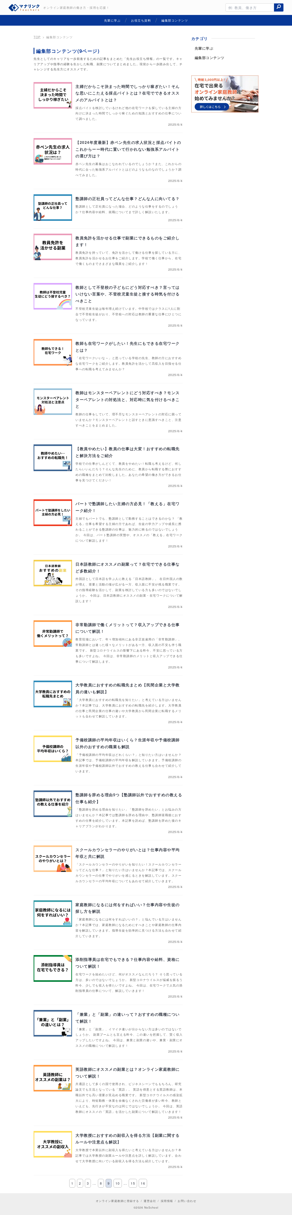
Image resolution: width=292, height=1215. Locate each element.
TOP (37, 37)
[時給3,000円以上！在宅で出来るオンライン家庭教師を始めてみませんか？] (224, 94)
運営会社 (150, 1201)
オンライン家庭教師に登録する (117, 1201)
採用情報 (167, 1201)
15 (133, 1183)
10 (117, 1183)
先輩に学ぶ (204, 48)
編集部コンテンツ (210, 57)
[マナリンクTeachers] (25, 7)
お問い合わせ (187, 1201)
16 (143, 1183)
